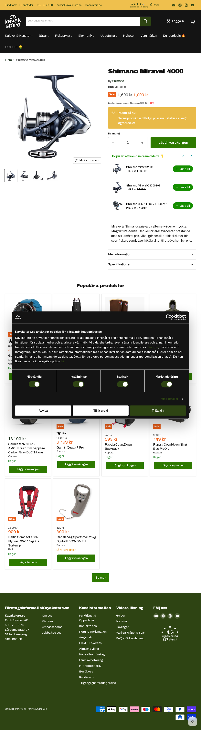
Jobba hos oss (51, 632)
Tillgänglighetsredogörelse (97, 682)
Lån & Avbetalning (91, 660)
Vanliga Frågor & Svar (130, 632)
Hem (8, 60)
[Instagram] (186, 5)
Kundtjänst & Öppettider (19, 5)
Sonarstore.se (93, 5)
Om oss (47, 615)
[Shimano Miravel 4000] (11, 175)
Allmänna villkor (89, 648)
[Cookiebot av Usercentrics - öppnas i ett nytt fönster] (169, 317)
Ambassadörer (52, 627)
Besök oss (86, 671)
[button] (141, 5)
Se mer (100, 577)
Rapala (109, 452)
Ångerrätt (85, 637)
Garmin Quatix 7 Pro (70, 447)
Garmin (12, 456)
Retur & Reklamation (93, 631)
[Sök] (145, 21)
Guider (120, 615)
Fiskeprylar (63, 35)
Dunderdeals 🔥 (174, 35)
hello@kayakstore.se (69, 5)
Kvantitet (114, 133)
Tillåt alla (158, 410)
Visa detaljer (169, 398)
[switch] (78, 384)
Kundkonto (86, 677)
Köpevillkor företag (92, 654)
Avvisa (43, 410)
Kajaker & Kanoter (18, 35)
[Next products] (191, 156)
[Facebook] (180, 5)
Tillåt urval (100, 410)
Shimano (118, 81)
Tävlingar (122, 627)
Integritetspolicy (90, 665)
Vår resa (47, 621)
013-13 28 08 (45, 5)
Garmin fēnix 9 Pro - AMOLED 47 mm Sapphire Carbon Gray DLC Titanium (26, 448)
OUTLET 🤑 (14, 47)
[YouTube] (192, 5)
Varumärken (149, 35)
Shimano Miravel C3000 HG (143, 185)
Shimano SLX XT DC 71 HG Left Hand (148, 204)
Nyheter (129, 35)
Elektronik (85, 35)
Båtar (43, 35)
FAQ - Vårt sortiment (130, 638)
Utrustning (108, 35)
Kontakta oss (88, 626)
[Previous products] (183, 156)
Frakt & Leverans (90, 643)
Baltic (11, 549)
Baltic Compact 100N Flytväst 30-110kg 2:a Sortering (23, 541)
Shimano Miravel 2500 (139, 167)
